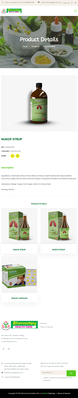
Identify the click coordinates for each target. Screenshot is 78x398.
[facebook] (72, 3)
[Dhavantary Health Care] (11, 11)
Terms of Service (46, 327)
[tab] (10, 167)
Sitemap (43, 323)
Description (8, 167)
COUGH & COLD (15, 151)
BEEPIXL (45, 393)
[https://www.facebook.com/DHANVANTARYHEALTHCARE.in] (3, 349)
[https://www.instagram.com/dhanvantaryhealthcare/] (9, 349)
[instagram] (75, 3)
